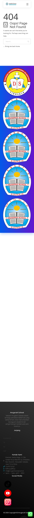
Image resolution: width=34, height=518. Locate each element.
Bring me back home (12, 46)
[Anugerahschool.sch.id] (11, 4)
